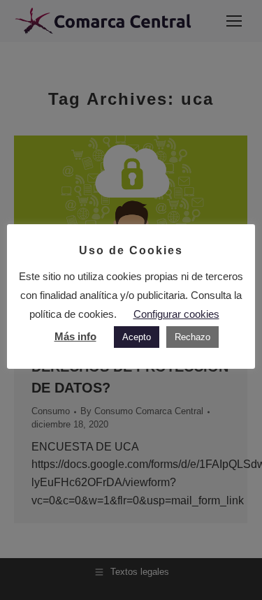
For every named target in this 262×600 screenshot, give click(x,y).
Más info (75, 336)
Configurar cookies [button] (176, 314)
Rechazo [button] (192, 337)
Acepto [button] (136, 337)
